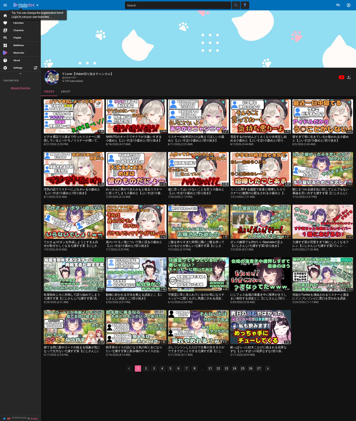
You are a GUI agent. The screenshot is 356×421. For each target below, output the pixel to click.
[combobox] (178, 5)
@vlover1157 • (69, 77)
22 (218, 368)
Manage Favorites (20, 88)
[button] (35, 68)
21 (210, 368)
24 (234, 368)
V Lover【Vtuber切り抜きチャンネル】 (87, 74)
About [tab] (65, 91)
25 (242, 368)
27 (259, 368)
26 (250, 368)
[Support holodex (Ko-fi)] (8, 418)
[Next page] (268, 369)
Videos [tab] (49, 91)
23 (226, 368)
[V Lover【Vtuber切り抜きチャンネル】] (51, 77)
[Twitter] (4, 418)
